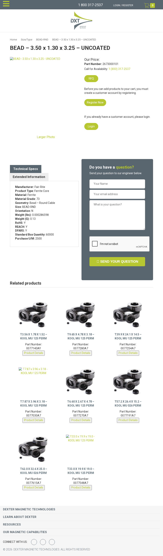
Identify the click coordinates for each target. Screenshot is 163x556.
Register (127, 5)
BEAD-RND (42, 39)
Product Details (33, 353)
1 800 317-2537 (90, 5)
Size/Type (26, 39)
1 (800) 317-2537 (119, 69)
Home (13, 39)
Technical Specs (25, 169)
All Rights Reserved (75, 549)
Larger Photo (45, 137)
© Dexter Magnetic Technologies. (32, 549)
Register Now (95, 102)
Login (116, 5)
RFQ (91, 78)
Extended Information (29, 177)
